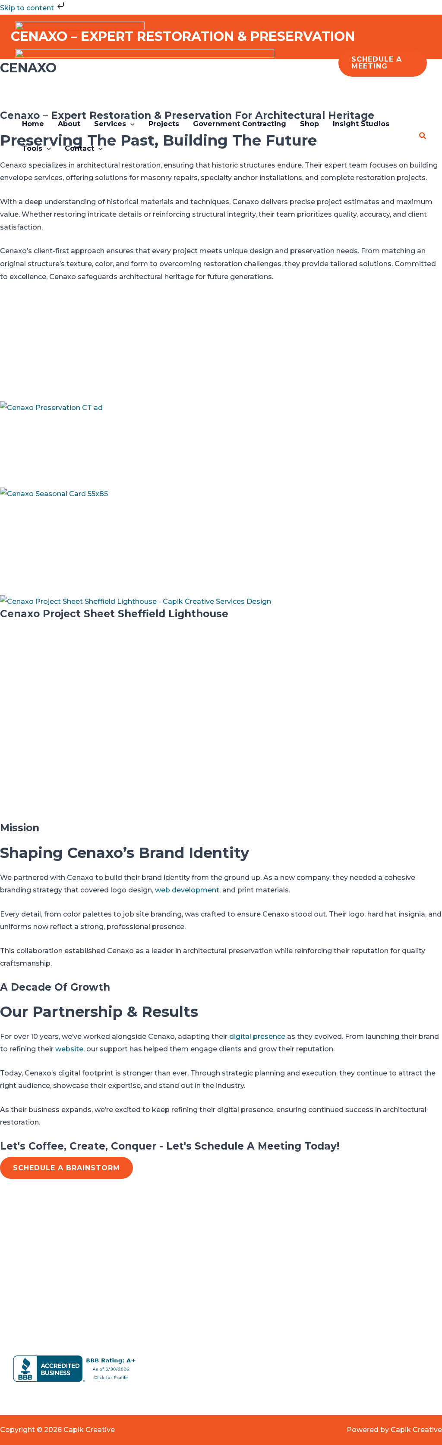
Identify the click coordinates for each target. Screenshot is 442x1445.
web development (187, 890)
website (69, 1049)
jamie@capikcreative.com (342, 1263)
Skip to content (28, 8)
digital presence (257, 1036)
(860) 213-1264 (322, 1302)
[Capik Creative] (80, 35)
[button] (382, 63)
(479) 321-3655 (322, 1315)
